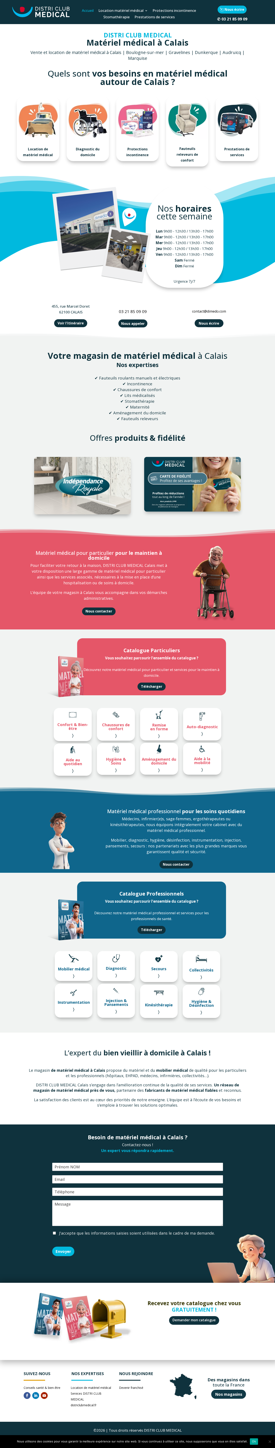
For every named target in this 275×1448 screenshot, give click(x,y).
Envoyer (63, 1251)
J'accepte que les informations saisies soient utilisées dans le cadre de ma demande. (136, 1233)
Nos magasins (228, 1394)
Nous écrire (234, 9)
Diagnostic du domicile (87, 152)
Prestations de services (154, 17)
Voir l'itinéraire (71, 323)
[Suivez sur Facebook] (27, 1395)
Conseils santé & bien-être (42, 1388)
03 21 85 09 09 (234, 19)
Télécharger (151, 686)
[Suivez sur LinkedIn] (35, 1395)
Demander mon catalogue (194, 1320)
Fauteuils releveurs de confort (187, 154)
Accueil (88, 11)
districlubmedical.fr (83, 1405)
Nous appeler (133, 323)
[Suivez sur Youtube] (44, 1395)
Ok (254, 1441)
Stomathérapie (116, 17)
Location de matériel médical (38, 152)
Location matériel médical (121, 11)
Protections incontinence (174, 11)
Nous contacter (99, 611)
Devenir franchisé (131, 1388)
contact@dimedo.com (209, 311)
